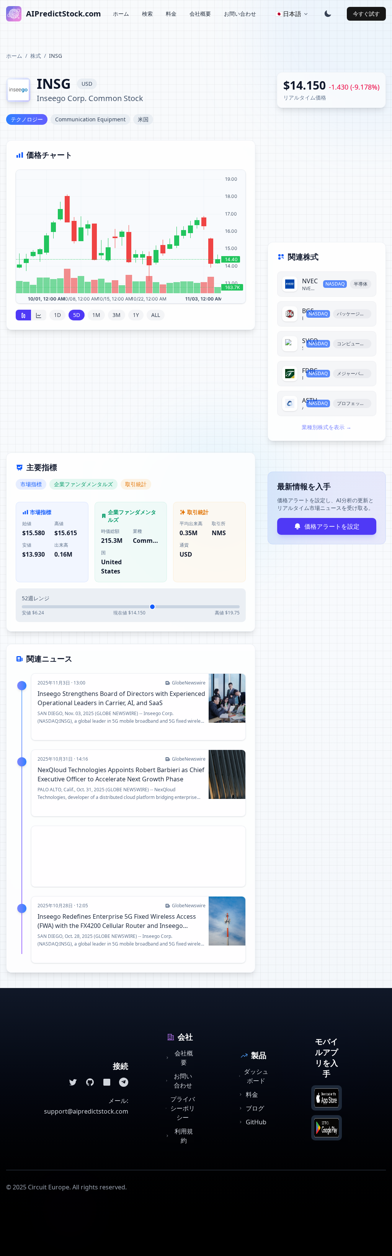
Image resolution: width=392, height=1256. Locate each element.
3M (117, 314)
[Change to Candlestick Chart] (23, 315)
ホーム (121, 13)
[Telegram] (123, 1082)
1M (96, 314)
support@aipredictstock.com (86, 1111)
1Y (136, 314)
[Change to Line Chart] (38, 315)
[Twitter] (73, 1082)
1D (57, 314)
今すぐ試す (366, 13)
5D (76, 314)
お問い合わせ (240, 13)
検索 (147, 13)
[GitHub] (90, 1082)
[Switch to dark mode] (328, 14)
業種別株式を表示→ (326, 427)
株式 (35, 55)
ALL (155, 314)
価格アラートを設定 (331, 526)
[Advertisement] (130, 395)
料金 (171, 13)
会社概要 (200, 13)
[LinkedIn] (106, 1082)
